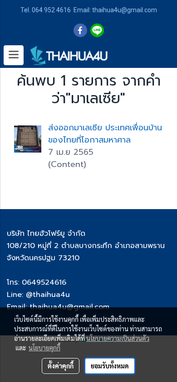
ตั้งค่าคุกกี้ (61, 366)
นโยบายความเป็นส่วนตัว (117, 338)
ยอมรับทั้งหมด (110, 366)
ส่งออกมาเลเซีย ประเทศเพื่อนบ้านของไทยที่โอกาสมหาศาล (105, 133)
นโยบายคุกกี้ (44, 348)
